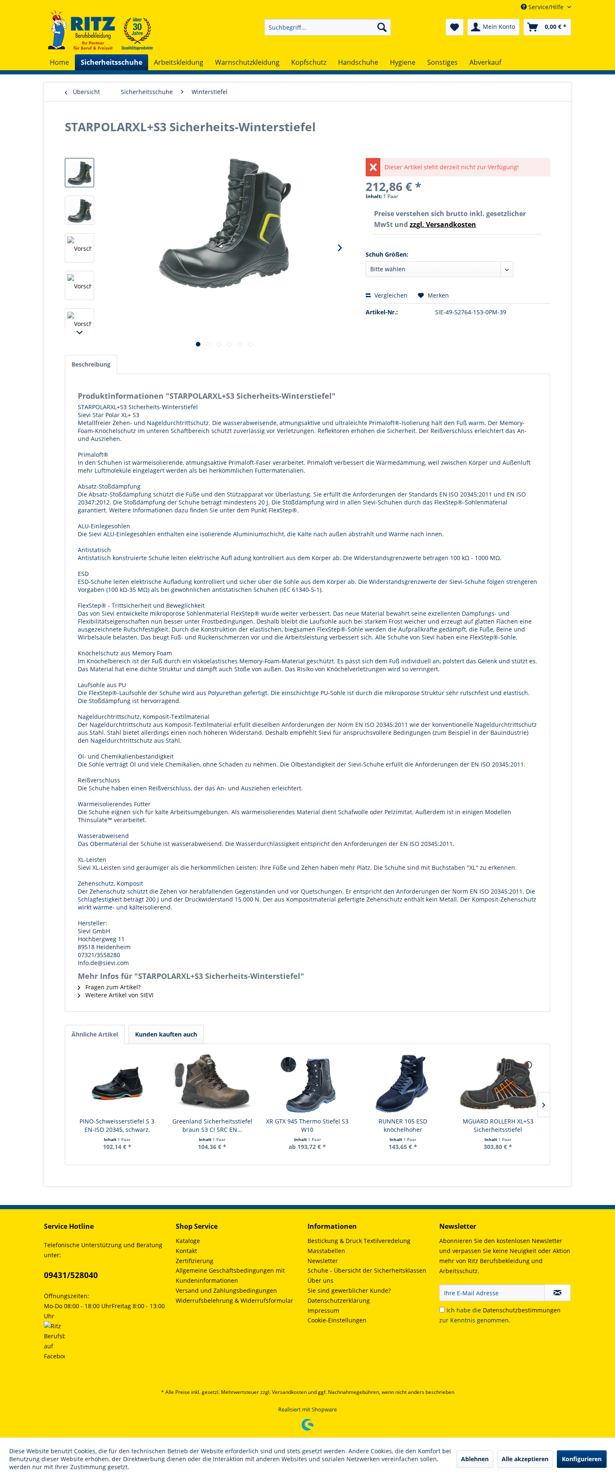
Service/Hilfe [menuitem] (546, 7)
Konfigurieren (582, 1459)
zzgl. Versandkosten (443, 224)
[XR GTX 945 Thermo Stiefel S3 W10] (307, 1084)
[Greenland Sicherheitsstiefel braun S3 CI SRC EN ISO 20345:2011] (212, 1084)
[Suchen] (382, 27)
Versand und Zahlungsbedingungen (226, 1290)
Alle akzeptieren (525, 1459)
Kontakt (186, 1251)
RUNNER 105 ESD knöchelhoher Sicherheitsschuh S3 (402, 1125)
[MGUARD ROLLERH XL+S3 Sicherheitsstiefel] (497, 1084)
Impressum (323, 1310)
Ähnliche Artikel (95, 1034)
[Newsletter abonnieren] (557, 1292)
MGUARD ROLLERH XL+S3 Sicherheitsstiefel (498, 1125)
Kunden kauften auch (166, 1034)
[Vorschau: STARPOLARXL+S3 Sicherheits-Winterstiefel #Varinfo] (79, 172)
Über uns (320, 1280)
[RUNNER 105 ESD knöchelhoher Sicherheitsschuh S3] (402, 1084)
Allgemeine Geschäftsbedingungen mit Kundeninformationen (230, 1275)
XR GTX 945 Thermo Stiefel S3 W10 (307, 1125)
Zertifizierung (194, 1261)
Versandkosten (289, 1392)
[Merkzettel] (455, 27)
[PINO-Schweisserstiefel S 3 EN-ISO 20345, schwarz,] (117, 1084)
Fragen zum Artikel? (112, 987)
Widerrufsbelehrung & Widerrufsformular (234, 1300)
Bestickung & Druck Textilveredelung (359, 1241)
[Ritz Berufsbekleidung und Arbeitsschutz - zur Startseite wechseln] (100, 30)
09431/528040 (71, 1275)
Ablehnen (475, 1459)
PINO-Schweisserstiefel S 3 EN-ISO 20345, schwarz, (116, 1125)
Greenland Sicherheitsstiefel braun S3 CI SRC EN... (212, 1125)
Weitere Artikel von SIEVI (119, 995)
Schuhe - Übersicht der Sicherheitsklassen (367, 1270)
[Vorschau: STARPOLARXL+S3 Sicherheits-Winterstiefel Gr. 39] (79, 210)
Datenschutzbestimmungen (522, 1310)
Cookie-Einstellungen (337, 1320)
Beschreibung (91, 364)
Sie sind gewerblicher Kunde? (349, 1290)
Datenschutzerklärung (339, 1300)
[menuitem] (327, 27)
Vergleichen (390, 295)
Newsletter (323, 1261)
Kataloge (188, 1241)
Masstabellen (326, 1251)
